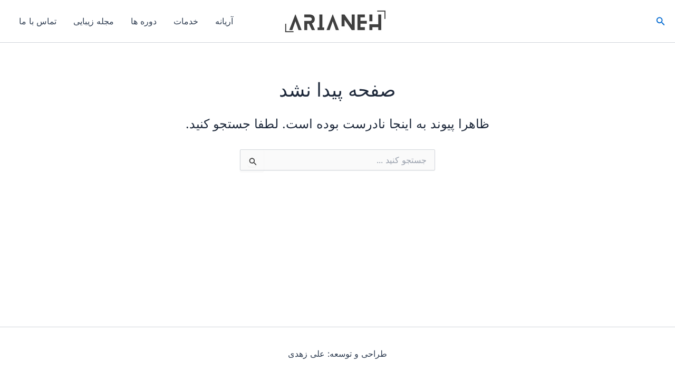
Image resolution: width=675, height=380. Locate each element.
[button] (659, 21)
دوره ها (144, 21)
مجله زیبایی (93, 21)
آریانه (224, 21)
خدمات (185, 21)
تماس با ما (37, 21)
